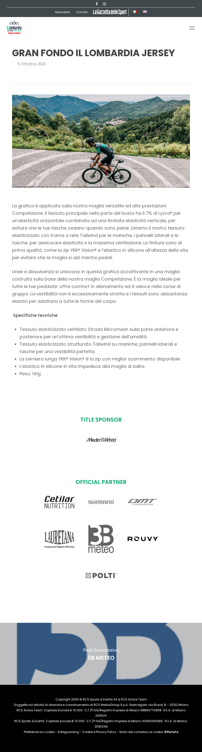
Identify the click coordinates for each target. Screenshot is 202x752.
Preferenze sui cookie (39, 732)
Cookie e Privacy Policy (99, 732)
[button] (192, 27)
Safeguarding (68, 732)
